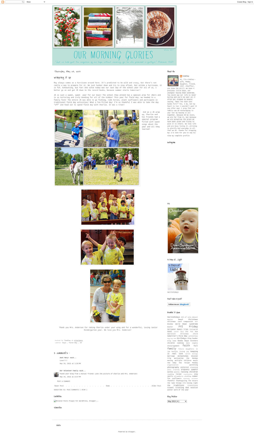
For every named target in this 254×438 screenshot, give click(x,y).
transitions (193, 385)
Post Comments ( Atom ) (77, 390)
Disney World (174, 324)
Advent (195, 317)
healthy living (178, 351)
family (172, 348)
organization (178, 365)
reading (171, 374)
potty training (174, 369)
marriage (172, 356)
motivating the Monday (186, 358)
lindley (186, 76)
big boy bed (172, 338)
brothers (194, 341)
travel (171, 388)
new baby (173, 363)
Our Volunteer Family (69, 371)
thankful (171, 381)
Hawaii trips (183, 329)
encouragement (175, 346)
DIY (196, 321)
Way (186, 336)
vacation (194, 388)
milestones (184, 356)
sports (170, 376)
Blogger (131, 432)
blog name (172, 341)
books (181, 341)
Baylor (172, 319)
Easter (173, 327)
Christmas (193, 319)
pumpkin (194, 370)
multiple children (184, 361)
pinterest (185, 367)
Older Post (156, 386)
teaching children (190, 378)
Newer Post (59, 386)
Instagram (193, 329)
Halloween (172, 329)
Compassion (189, 322)
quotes (177, 372)
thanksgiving (182, 381)
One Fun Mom (191, 331)
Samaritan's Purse (175, 336)
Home (108, 386)
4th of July (186, 317)
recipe (179, 374)
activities (193, 336)
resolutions (188, 374)
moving (171, 361)
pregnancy (186, 370)
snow (196, 374)
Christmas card (175, 322)
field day (73, 343)
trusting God (182, 388)
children (172, 343)
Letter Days (180, 331)
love (182, 354)
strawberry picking (183, 376)
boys (64, 343)
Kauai (170, 332)
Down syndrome (190, 324)
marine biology (191, 354)
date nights (192, 343)
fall (196, 346)
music (195, 361)
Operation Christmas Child (182, 334)
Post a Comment (63, 381)
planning (194, 367)
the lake (171, 383)
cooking (181, 343)
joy (188, 351)
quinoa (170, 372)
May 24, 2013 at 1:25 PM (70, 364)
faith (188, 345)
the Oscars (193, 381)
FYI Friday (188, 326)
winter (170, 390)
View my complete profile (178, 136)
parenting (193, 365)
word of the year (181, 390)
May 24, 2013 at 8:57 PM (70, 377)
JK (81, 343)
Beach (183, 320)
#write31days (174, 317)
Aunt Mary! (65, 358)
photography (174, 367)
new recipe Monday (188, 363)
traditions (181, 385)
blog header (193, 338)
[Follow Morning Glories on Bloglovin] (178, 306)
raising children (189, 372)
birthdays (182, 338)
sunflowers (177, 379)
